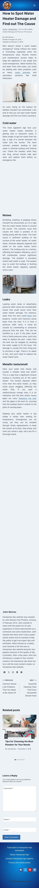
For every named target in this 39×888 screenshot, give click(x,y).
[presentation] (19, 726)
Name (7, 819)
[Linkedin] (34, 870)
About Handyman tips (19, 854)
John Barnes (11, 749)
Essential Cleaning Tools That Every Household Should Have (30, 688)
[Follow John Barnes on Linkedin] (17, 672)
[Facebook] (21, 870)
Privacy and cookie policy (19, 862)
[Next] (33, 736)
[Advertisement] (19, 187)
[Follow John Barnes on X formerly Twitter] (9, 672)
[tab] (15, 759)
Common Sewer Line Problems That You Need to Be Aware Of (9, 686)
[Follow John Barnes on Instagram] (13, 672)
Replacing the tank (27, 398)
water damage (22, 72)
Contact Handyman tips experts (19, 858)
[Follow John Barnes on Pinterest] (21, 672)
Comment (9, 788)
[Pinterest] (30, 870)
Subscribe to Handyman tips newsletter (19, 849)
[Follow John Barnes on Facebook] (4, 672)
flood (29, 316)
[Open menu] (34, 5)
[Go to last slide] (6, 736)
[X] (25, 870)
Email (7, 830)
